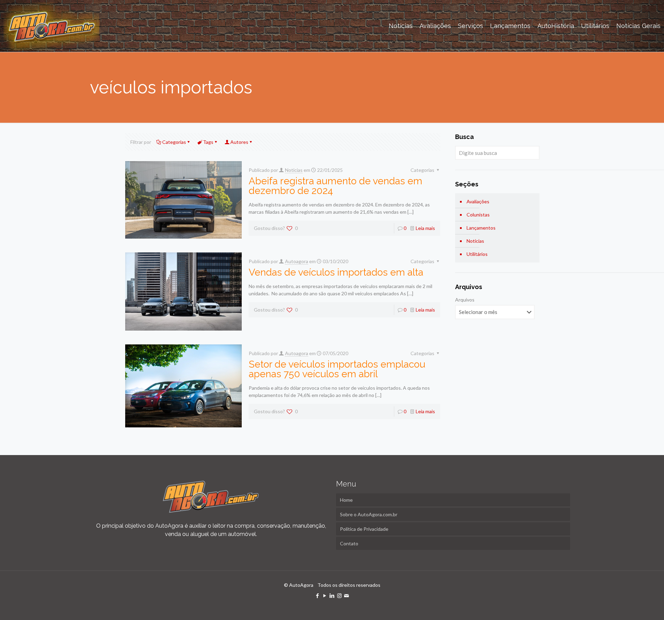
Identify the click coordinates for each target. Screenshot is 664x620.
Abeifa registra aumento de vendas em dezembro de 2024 (335, 185)
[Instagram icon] (339, 595)
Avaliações (478, 201)
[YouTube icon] (325, 595)
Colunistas (478, 215)
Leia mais (425, 228)
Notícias (475, 241)
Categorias (174, 142)
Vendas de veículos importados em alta (336, 272)
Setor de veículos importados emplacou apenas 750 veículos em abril (337, 369)
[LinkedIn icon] (332, 595)
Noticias (294, 170)
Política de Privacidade (364, 529)
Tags (208, 142)
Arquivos (464, 300)
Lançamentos (481, 228)
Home (346, 500)
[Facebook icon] (317, 595)
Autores (239, 142)
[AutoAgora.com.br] (51, 26)
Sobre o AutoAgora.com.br (368, 514)
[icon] (346, 595)
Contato (349, 543)
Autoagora (296, 261)
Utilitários (477, 254)
